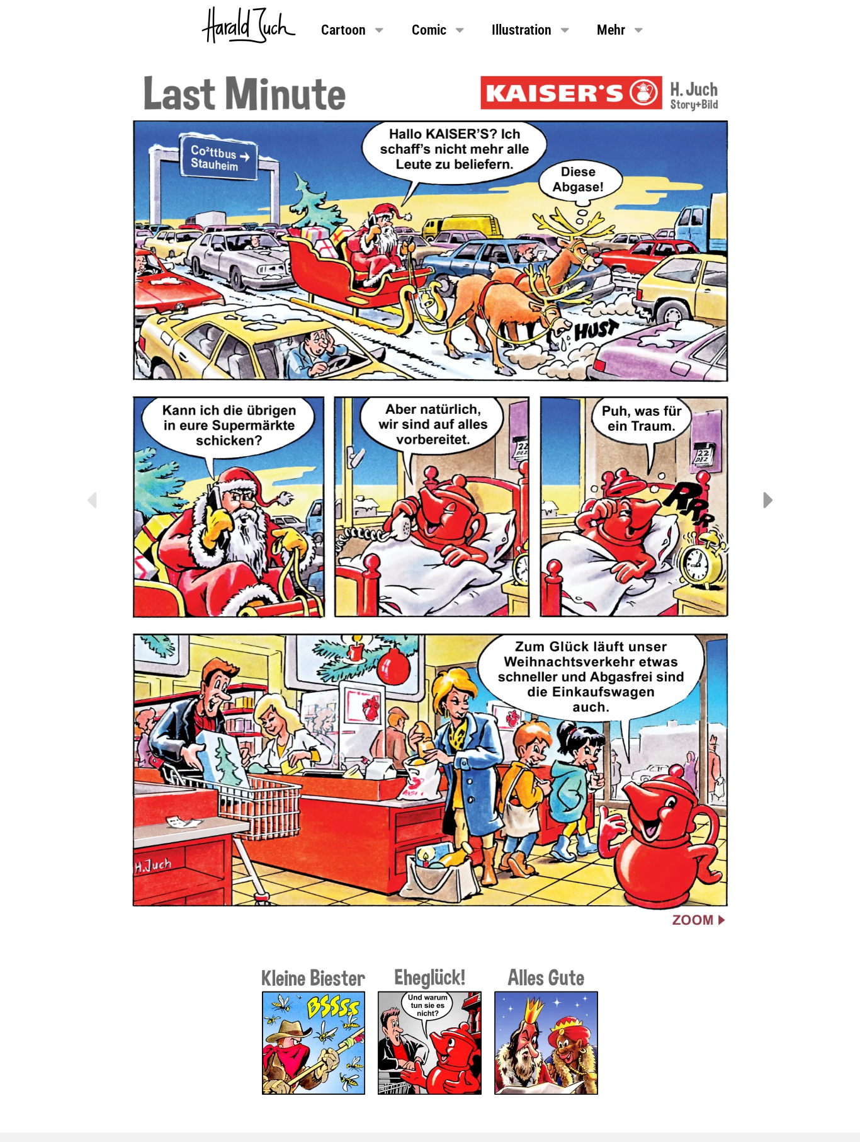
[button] (91, 500)
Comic (429, 29)
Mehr (611, 29)
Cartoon (343, 29)
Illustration (522, 29)
